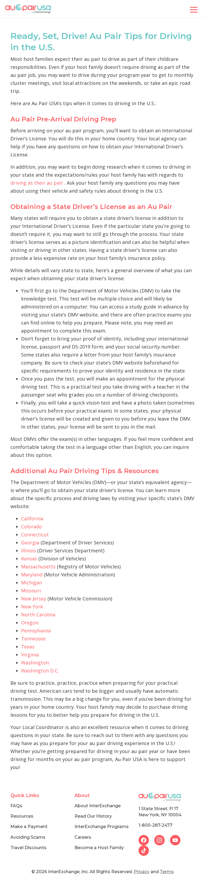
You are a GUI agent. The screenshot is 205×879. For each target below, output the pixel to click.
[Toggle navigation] (194, 9)
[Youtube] (177, 839)
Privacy (141, 871)
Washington (35, 662)
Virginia (30, 654)
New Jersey (33, 598)
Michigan (31, 582)
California (32, 518)
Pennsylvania (36, 630)
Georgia (30, 542)
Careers (82, 837)
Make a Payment (29, 826)
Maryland (31, 574)
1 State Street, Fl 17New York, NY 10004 (160, 811)
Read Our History (93, 816)
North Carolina (38, 614)
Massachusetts (38, 566)
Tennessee (33, 638)
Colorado (31, 526)
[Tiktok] (146, 850)
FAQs (16, 805)
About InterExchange (97, 805)
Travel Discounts (28, 847)
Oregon (29, 622)
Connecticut (35, 534)
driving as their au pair (36, 183)
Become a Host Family (99, 847)
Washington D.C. (40, 670)
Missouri (31, 590)
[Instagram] (162, 839)
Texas (27, 646)
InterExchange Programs (101, 826)
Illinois (28, 550)
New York (32, 606)
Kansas (29, 558)
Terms (167, 871)
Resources (21, 816)
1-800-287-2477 (155, 825)
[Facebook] (146, 839)
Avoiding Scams (27, 837)
